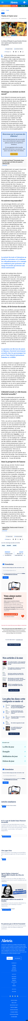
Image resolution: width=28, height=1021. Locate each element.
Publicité (14, 985)
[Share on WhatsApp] (22, 51)
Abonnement (14, 982)
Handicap (4, 885)
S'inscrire (5, 577)
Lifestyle (2, 10)
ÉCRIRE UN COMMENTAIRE (14, 644)
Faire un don (14, 154)
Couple (7, 10)
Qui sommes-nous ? (14, 1005)
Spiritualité (14, 969)
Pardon (4, 806)
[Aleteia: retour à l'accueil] (14, 2)
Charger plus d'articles (14, 690)
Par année (14, 991)
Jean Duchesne (14, 18)
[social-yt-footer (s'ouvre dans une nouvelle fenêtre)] (10, 996)
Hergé (3, 545)
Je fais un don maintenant (10, 614)
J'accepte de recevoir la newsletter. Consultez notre (14, 574)
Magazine (14, 980)
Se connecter (17, 958)
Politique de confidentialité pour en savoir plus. (14, 574)
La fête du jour (8, 747)
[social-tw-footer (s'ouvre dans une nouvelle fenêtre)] (15, 996)
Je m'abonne (5, 5)
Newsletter (14, 976)
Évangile (6, 752)
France (4, 859)
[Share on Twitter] (18, 51)
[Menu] (5, 2)
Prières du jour (8, 761)
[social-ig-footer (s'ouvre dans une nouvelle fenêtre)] (17, 996)
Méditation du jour (10, 756)
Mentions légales (14, 1007)
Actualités (14, 965)
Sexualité (9, 545)
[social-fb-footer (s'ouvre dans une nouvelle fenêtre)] (12, 996)
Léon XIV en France (6, 836)
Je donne (13, 5)
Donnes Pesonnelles (14, 1014)
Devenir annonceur (14, 1009)
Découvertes (14, 970)
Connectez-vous (19, 639)
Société (14, 545)
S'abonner (10, 958)
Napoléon (16, 434)
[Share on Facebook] (13, 51)
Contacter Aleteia (14, 1012)
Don (14, 983)
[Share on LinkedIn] (15, 51)
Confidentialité (14, 1016)
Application (14, 978)
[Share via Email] (20, 51)
